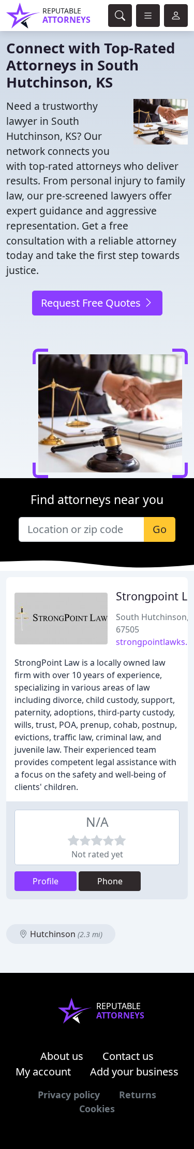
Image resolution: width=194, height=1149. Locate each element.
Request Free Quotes (92, 303)
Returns (137, 1094)
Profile (45, 881)
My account (43, 1072)
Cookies (97, 1108)
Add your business (134, 1072)
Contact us (128, 1056)
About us (61, 1056)
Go (160, 529)
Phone (110, 881)
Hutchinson (65, 934)
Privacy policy (69, 1094)
